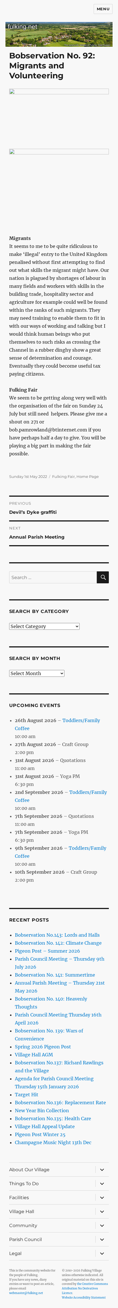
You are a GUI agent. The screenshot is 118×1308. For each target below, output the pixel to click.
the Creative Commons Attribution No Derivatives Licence (85, 1288)
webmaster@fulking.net (26, 1293)
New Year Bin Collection (42, 1110)
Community (23, 1225)
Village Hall (21, 1211)
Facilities (19, 1197)
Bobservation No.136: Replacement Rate (60, 1102)
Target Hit (26, 1094)
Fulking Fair (63, 476)
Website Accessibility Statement (84, 1297)
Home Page (87, 476)
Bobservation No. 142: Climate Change (58, 943)
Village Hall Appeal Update (45, 1126)
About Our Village (29, 1169)
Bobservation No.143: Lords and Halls (57, 935)
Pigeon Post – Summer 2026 (47, 951)
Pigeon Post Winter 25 (40, 1134)
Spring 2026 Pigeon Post (43, 1047)
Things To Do (24, 1183)
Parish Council (25, 1239)
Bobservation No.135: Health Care (53, 1118)
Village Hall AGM (34, 1055)
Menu (103, 9)
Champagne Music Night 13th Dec (53, 1142)
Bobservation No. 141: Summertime (55, 975)
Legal (15, 1253)
